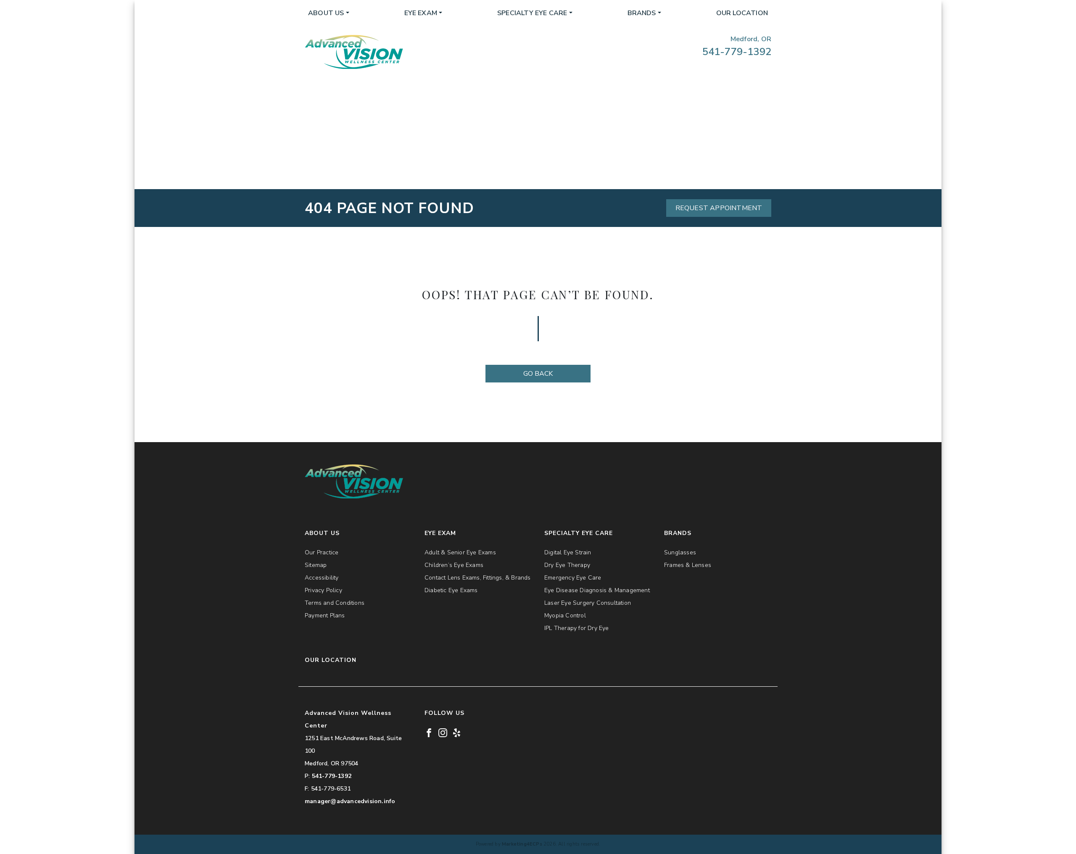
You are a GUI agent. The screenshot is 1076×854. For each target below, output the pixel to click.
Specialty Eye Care (532, 13)
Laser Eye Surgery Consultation (587, 603)
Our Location (742, 13)
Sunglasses (680, 552)
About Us (326, 13)
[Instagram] (442, 732)
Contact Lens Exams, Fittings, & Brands (478, 578)
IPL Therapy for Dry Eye (576, 628)
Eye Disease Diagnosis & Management (597, 590)
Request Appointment (718, 208)
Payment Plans (325, 615)
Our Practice (321, 552)
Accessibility (322, 578)
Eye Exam (421, 13)
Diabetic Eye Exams (451, 590)
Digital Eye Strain (567, 552)
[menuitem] (329, 13)
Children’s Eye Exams (454, 565)
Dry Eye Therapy (567, 565)
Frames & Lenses (687, 565)
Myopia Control (565, 615)
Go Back (538, 373)
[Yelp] (456, 732)
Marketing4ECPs (522, 844)
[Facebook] (429, 732)
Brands (642, 13)
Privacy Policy (323, 590)
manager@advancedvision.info (350, 801)
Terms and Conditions (334, 603)
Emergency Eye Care (572, 578)
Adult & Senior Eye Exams (460, 552)
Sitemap (316, 565)
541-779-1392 (736, 51)
